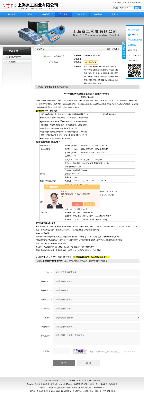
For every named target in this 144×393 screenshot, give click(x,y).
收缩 (124, 50)
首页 (109, 49)
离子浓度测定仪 (15, 57)
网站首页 (12, 14)
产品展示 (64, 14)
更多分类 (12, 62)
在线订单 (98, 14)
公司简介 (29, 14)
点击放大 (55, 62)
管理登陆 (96, 381)
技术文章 (81, 14)
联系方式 (88, 381)
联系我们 (137, 3)
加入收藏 (127, 3)
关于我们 (55, 381)
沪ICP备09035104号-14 (90, 384)
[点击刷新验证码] (80, 351)
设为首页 (118, 3)
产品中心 (115, 49)
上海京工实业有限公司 (38, 6)
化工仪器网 (113, 384)
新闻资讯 (46, 14)
